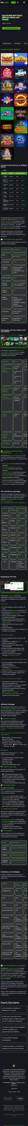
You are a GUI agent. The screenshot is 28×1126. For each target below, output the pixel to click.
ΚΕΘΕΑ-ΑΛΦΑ (14, 1085)
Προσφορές (17, 43)
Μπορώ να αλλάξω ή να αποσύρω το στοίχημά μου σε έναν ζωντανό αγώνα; (13, 1047)
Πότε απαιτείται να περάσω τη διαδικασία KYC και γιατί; (11, 1009)
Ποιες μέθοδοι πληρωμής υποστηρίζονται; (10, 1039)
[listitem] (8, 1098)
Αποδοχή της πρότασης (11, 28)
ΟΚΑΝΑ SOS (14, 1088)
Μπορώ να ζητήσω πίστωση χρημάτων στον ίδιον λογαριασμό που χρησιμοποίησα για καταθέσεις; (13, 1029)
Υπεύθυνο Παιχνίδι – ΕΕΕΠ (14, 1091)
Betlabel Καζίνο (7, 43)
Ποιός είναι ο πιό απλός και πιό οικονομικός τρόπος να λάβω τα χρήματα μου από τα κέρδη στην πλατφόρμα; (13, 1019)
